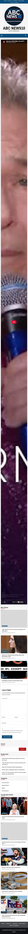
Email (16, 717)
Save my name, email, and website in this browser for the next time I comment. (12, 731)
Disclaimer (15, 0)
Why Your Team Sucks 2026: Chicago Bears (12, 767)
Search (3, 744)
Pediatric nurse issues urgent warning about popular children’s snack (15, 600)
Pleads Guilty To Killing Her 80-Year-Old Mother (13, 769)
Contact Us (9, 0)
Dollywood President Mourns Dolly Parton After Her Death (13, 759)
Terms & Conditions (14, 2)
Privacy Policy (21, 0)
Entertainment (5, 782)
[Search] (26, 35)
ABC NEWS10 (14, 28)
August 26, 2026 (10, 632)
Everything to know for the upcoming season (12, 680)
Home (5, 0)
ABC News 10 (5, 632)
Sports (3, 788)
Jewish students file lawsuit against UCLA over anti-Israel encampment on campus (13, 594)
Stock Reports (5, 790)
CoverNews (20, 930)
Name (4, 717)
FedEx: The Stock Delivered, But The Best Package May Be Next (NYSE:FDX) (14, 773)
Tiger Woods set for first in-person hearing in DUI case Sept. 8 (14, 763)
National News (4, 651)
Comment (5, 698)
